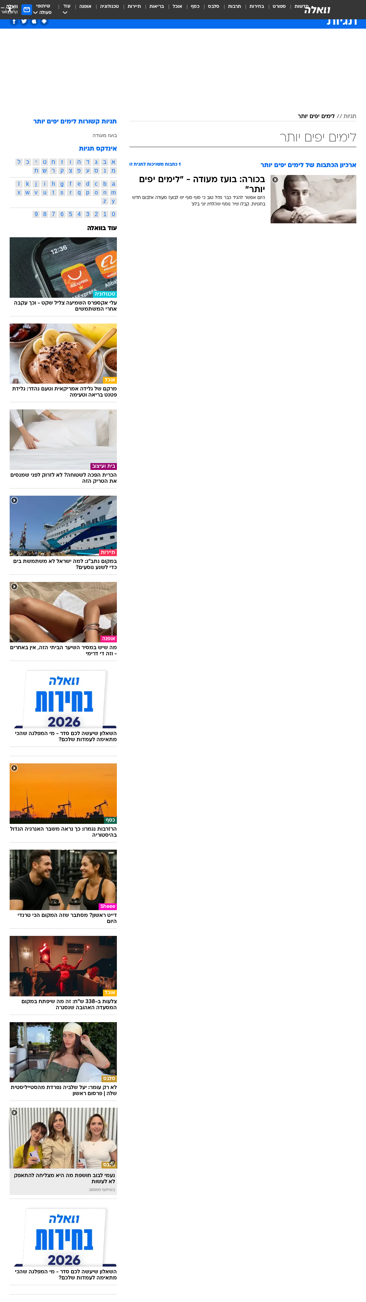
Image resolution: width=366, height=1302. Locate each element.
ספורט (279, 6)
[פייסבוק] (14, 21)
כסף (195, 6)
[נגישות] (9, 9)
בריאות (156, 6)
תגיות (349, 117)
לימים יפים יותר (316, 117)
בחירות (256, 6)
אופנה (85, 6)
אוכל (177, 6)
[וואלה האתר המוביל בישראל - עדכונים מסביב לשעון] (317, 9)
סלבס (213, 6)
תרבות (234, 6)
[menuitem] (275, 9)
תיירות (134, 6)
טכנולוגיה (109, 6)
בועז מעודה (105, 135)
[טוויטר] (24, 21)
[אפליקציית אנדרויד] (44, 21)
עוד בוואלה (102, 228)
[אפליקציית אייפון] (34, 21)
